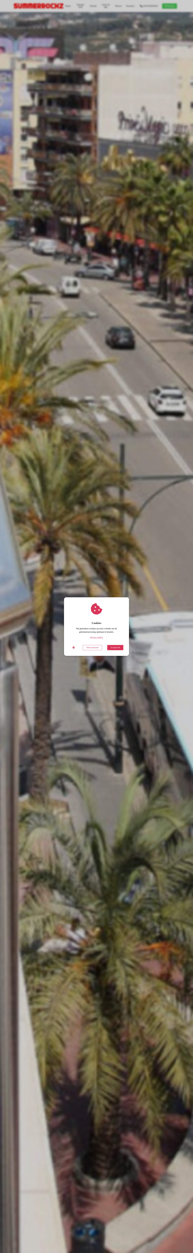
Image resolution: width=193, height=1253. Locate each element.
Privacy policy (96, 637)
